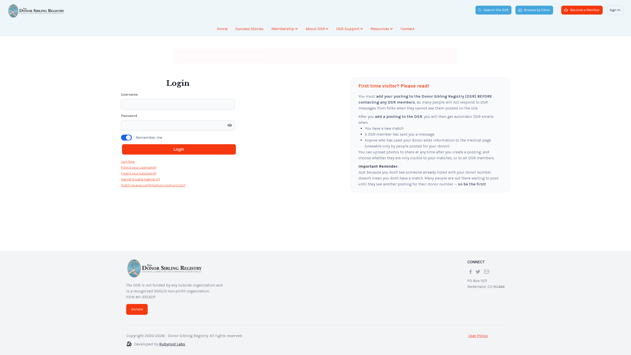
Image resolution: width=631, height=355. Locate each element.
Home (222, 28)
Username (129, 94)
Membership (282, 28)
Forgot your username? (139, 167)
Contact (407, 28)
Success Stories (249, 28)
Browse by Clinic (537, 10)
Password (129, 116)
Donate (137, 309)
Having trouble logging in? (140, 179)
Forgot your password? (139, 173)
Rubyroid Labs (172, 344)
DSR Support (347, 28)
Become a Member (585, 10)
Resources (380, 28)
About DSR (315, 28)
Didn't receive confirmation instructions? (153, 185)
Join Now (128, 162)
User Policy (478, 335)
